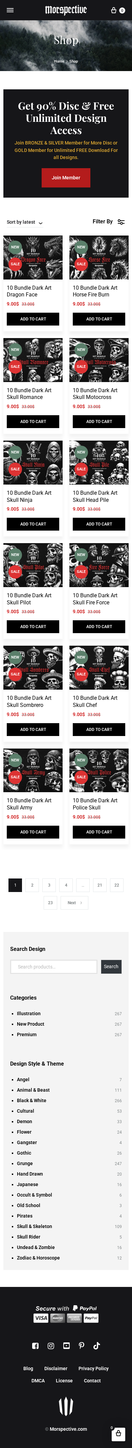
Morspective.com (68, 1429)
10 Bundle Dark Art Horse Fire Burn (95, 291)
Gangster (27, 1142)
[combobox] (25, 222)
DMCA (38, 1380)
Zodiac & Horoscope (38, 1258)
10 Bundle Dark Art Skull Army (29, 804)
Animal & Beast (33, 1090)
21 (99, 885)
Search (111, 966)
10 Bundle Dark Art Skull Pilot (29, 599)
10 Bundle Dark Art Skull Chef (95, 701)
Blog (28, 1368)
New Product (30, 1024)
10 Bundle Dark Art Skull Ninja (29, 496)
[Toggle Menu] (10, 10)
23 (50, 902)
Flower (24, 1132)
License (64, 1380)
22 (116, 885)
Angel (23, 1079)
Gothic (24, 1153)
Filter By (103, 221)
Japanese (27, 1184)
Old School (28, 1205)
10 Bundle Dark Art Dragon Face (29, 291)
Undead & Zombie (36, 1247)
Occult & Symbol (34, 1195)
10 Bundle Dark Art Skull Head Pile (95, 496)
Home (59, 61)
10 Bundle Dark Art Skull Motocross (95, 394)
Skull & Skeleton (34, 1226)
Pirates (24, 1216)
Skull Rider (28, 1237)
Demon (24, 1121)
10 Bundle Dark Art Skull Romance (29, 394)
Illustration (29, 1013)
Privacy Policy (94, 1368)
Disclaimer (55, 1368)
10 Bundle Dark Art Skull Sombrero (29, 701)
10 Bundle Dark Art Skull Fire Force (95, 599)
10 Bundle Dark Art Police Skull (95, 804)
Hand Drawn (30, 1174)
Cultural (25, 1111)
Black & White (31, 1100)
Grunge (25, 1163)
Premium (27, 1034)
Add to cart (33, 319)
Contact (92, 1380)
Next (72, 902)
